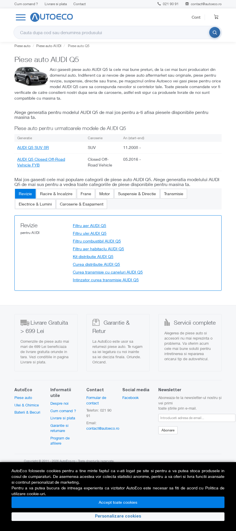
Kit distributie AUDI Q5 (93, 256)
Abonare (167, 430)
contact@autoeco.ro (206, 4)
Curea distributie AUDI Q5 (96, 264)
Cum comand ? (26, 4)
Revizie (25, 193)
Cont (196, 17)
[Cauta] (214, 32)
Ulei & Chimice (26, 405)
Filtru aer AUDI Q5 (89, 225)
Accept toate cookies (118, 502)
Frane (86, 193)
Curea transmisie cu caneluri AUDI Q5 (108, 272)
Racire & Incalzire (56, 193)
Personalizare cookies (118, 517)
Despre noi (59, 403)
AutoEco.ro (67, 461)
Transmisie (173, 193)
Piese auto (23, 397)
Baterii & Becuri (27, 412)
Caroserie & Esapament (81, 203)
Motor (104, 193)
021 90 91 (170, 4)
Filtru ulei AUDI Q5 (89, 233)
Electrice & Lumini (35, 203)
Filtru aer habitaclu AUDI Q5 (98, 248)
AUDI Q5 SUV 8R (33, 147)
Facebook (130, 397)
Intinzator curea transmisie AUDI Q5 (106, 279)
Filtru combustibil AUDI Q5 (97, 241)
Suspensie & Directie (137, 193)
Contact (79, 4)
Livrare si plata (56, 4)
